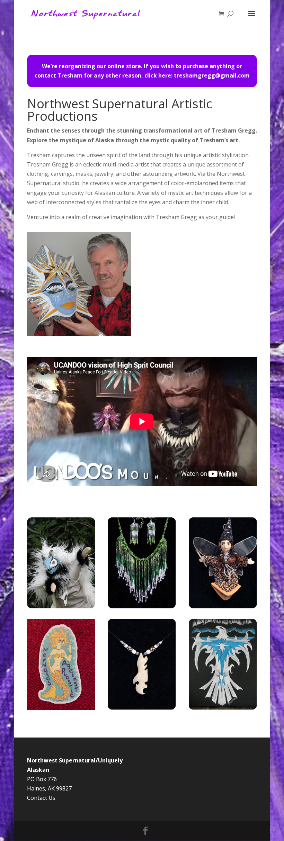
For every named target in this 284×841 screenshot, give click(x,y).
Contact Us (41, 798)
